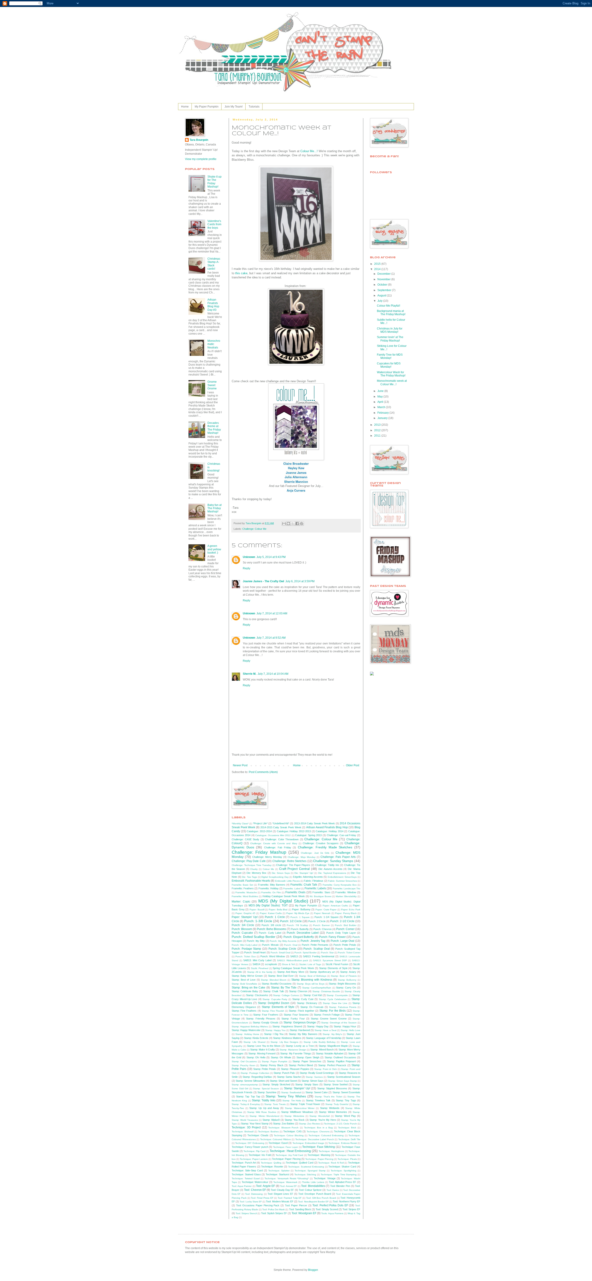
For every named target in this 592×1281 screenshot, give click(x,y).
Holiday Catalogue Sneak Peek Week (283, 896)
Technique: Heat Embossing (290, 1151)
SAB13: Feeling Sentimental (318, 956)
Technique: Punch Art (244, 1162)
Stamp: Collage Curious (286, 995)
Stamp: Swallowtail (291, 1092)
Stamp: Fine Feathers (244, 1010)
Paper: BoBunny (301, 909)
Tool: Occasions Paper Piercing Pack (258, 1205)
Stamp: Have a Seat (325, 1030)
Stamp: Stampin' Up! (297, 1088)
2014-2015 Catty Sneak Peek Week (280, 827)
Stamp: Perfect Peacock (332, 1065)
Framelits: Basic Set (242, 885)
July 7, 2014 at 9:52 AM (271, 637)
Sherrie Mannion (296, 481)
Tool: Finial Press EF (262, 1198)
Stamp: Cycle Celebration (333, 999)
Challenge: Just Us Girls (315, 853)
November (384, 279)
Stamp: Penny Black (272, 1065)
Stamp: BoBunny (347, 980)
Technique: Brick (347, 1127)
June (380, 391)
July (380, 300)
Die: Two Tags (249, 877)
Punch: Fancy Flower (332, 937)
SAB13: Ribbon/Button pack (292, 960)
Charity (254, 869)
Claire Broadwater (296, 463)
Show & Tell (288, 964)
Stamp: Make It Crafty (262, 1049)
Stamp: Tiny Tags (346, 1100)
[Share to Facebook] (297, 523)
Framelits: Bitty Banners (271, 884)
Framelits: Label (291, 888)
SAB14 (256, 964)
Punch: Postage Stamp (246, 948)
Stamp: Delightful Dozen (273, 1003)
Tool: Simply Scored (327, 1209)
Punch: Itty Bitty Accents (283, 941)
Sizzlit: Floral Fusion (337, 964)
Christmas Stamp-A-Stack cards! (213, 263)
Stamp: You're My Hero (322, 1119)
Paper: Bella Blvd (278, 909)
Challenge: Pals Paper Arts (338, 857)
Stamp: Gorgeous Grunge (300, 1022)
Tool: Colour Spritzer (310, 1190)
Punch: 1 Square (300, 917)
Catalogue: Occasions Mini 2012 (272, 835)
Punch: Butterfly (300, 929)
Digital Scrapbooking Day (274, 877)
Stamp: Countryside (337, 995)
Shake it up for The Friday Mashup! (214, 181)
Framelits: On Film (271, 892)
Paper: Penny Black (346, 913)
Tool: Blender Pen (340, 1186)
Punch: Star (327, 952)
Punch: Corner (345, 929)
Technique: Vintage (325, 1178)
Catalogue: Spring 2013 (308, 835)
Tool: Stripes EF (351, 1209)
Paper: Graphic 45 (245, 913)
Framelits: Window (345, 892)
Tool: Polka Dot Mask (273, 1209)
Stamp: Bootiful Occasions (277, 983)
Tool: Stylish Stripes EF (274, 1213)
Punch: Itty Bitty (256, 940)
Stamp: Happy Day (318, 1026)
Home (185, 106)
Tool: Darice (333, 1190)
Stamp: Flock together (301, 1010)
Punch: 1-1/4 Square (326, 917)
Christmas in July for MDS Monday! (389, 330)
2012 (377, 430)
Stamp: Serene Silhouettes (250, 1080)
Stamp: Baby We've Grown (247, 975)
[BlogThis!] (288, 523)
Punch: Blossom (242, 929)
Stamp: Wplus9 (271, 1119)
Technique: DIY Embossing (249, 1143)
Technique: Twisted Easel (246, 1178)
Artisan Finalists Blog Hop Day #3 (213, 304)
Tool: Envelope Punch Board (314, 1193)
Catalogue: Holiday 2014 (329, 831)
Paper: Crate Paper (325, 909)
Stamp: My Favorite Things (295, 1053)
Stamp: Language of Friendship (323, 1038)
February (383, 412)
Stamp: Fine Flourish (273, 1011)
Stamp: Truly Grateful (336, 1104)
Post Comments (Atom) (263, 772)
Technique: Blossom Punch (283, 1127)
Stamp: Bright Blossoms (342, 983)
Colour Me (268, 869)
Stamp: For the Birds (332, 1010)
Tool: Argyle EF (265, 1186)
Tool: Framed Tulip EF (290, 1198)
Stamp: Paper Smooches (307, 1061)
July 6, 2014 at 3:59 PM (299, 581)
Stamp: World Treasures (245, 1120)
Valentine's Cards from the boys (214, 224)
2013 (377, 424)
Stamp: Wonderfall (319, 1116)
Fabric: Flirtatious (313, 880)
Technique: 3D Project (246, 1127)
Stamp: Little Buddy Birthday (320, 1042)
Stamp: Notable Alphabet (329, 1053)
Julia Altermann (296, 477)
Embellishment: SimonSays (342, 877)
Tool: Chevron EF (255, 1190)
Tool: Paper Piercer (296, 1205)
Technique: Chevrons (318, 1131)
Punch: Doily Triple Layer (341, 932)
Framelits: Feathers (243, 888)
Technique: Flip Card (254, 1151)
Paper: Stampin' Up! (245, 917)
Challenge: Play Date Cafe (249, 861)
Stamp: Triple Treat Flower (305, 1104)
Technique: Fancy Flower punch (250, 1147)
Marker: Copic (241, 901)
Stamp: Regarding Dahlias (257, 1076)
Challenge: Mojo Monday (301, 857)
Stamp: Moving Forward (261, 1053)
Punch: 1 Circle (275, 917)
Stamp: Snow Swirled (336, 1084)
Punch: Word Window (272, 956)
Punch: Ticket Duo (245, 956)
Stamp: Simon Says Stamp (342, 1081)
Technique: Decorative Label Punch (314, 1139)
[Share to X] (292, 523)
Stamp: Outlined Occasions (340, 1057)
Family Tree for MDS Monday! (390, 356)
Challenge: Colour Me (254, 528)
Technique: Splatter (279, 1170)
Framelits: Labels (315, 888)
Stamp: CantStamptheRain (316, 987)
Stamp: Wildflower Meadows (297, 1112)
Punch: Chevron (322, 929)
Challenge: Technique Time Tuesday (251, 865)
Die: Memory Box (256, 872)
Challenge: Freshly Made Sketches (325, 847)
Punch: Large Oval (342, 940)
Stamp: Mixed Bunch (322, 1049)
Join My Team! (234, 106)
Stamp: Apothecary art (322, 971)
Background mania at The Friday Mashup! (391, 312)
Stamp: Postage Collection (255, 1073)
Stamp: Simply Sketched (276, 1084)
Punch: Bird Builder (345, 925)
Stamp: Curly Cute (303, 999)
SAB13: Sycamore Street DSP (330, 960)
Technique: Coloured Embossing (326, 1135)
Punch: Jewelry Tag (313, 940)
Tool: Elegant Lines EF (280, 1193)
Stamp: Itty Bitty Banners (303, 1034)
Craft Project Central (294, 869)
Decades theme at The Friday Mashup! (214, 427)
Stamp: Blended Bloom (273, 980)
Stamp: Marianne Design (293, 1049)
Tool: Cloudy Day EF (282, 1190)
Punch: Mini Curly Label (245, 945)
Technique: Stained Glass (246, 1174)
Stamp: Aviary (348, 971)
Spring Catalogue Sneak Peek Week (293, 968)
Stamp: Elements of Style (333, 968)
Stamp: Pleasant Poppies (295, 1069)
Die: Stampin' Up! (303, 873)
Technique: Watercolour (255, 1182)
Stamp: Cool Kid (312, 995)
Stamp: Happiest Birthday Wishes (250, 1026)
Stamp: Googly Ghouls (266, 1022)
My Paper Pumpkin (207, 106)
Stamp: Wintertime (294, 1116)
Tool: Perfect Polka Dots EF (330, 1205)
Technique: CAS (292, 1131)
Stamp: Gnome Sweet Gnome (329, 1018)
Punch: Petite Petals (344, 944)
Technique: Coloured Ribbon (275, 1139)
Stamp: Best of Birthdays (312, 976)
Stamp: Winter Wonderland (264, 1116)
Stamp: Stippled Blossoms (332, 1088)
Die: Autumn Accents (330, 869)
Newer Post (240, 765)
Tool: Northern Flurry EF (346, 1201)
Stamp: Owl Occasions (244, 1061)
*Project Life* (260, 823)
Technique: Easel (278, 1143)
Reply (246, 568)
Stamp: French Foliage (327, 1014)
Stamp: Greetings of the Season (339, 1022)
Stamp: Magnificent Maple (333, 1045)
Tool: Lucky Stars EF (251, 1201)
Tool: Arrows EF (288, 1186)
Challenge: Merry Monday (267, 857)
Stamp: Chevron (298, 991)
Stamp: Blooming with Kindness (311, 979)
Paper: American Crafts (335, 905)
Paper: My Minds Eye (297, 913)
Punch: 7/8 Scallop (297, 925)
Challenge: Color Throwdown (282, 839)
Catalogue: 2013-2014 (259, 831)
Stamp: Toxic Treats (275, 1104)
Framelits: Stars (321, 892)
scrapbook (271, 964)
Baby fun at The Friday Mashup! (214, 508)
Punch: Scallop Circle (282, 948)
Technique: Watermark (285, 1182)
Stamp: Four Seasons (296, 1014)
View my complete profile (200, 159)
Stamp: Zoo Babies (283, 1123)
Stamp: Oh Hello (256, 1057)
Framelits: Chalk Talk (303, 884)
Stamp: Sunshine (266, 1092)
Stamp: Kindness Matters (287, 1038)
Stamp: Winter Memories (333, 1112)
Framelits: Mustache (246, 892)
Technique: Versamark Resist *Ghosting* (287, 1178)
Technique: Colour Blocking (289, 1135)
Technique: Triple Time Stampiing (339, 1174)
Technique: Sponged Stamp (310, 1170)
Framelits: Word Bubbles (245, 896)
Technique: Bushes (268, 1131)
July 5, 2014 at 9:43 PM (271, 557)
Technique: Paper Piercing (319, 1159)
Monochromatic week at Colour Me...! (392, 382)
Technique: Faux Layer (285, 1147)
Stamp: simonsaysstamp (245, 1084)
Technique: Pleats (347, 1159)
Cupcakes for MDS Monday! (389, 365)
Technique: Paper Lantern (254, 1159)
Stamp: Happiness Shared (287, 1026)
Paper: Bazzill (257, 909)
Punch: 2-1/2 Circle (342, 921)
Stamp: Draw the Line (335, 1003)
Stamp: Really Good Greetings (317, 1073)
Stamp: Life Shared (254, 1042)
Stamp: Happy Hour (345, 1026)
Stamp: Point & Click (325, 1069)
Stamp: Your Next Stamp (254, 1123)
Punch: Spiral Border (305, 952)
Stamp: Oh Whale (281, 1057)
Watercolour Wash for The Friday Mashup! (391, 374)
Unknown (249, 557)
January (382, 418)
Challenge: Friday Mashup (259, 852)
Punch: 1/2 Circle (291, 921)
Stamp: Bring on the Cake (248, 987)
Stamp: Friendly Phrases (260, 1018)
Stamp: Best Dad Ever (281, 975)
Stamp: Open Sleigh (307, 1057)
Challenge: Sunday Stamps (333, 861)
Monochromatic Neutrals (213, 344)
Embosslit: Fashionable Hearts (251, 880)
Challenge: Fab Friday (277, 847)
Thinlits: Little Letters (313, 1182)
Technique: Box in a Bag (318, 1127)
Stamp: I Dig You (274, 1034)
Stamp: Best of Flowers (343, 976)
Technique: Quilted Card (299, 1162)
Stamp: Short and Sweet (283, 1080)
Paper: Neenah (322, 913)
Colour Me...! (309, 151)
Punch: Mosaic (270, 944)
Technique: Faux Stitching (318, 1147)
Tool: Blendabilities (313, 1186)
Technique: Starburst (277, 1174)
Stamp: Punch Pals (284, 1073)
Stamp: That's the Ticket (328, 1096)
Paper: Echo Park (350, 909)
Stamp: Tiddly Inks (263, 1100)
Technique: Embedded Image (308, 1143)
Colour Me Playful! (388, 305)
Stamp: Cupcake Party (274, 999)
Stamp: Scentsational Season (343, 1076)
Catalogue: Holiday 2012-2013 (294, 831)
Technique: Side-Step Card (247, 1170)
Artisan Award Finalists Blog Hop (327, 827)
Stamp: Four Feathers (265, 1014)
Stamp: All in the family (259, 972)
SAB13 (294, 956)
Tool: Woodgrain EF (304, 1213)
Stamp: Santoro (314, 1077)
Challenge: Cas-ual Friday (341, 835)
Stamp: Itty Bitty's (332, 1034)
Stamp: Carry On (346, 987)
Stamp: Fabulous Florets (342, 1007)
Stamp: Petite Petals (264, 1069)
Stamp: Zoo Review (309, 1123)
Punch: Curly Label (270, 932)
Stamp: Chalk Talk (273, 991)
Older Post (352, 765)
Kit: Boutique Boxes (320, 896)
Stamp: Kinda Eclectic (256, 1038)
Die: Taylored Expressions (332, 873)
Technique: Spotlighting (343, 1170)
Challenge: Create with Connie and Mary (273, 843)
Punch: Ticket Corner (349, 952)
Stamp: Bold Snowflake (244, 983)
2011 (377, 435)
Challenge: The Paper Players (293, 865)
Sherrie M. (249, 673)
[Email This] (284, 523)
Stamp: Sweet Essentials (347, 1092)
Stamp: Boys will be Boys (310, 983)
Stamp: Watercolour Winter (299, 1108)
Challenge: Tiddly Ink (327, 865)
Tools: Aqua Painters (332, 1213)
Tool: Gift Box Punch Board (321, 1198)
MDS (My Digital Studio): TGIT (268, 905)
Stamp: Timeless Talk (318, 1100)
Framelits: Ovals (295, 892)
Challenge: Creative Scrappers (321, 843)
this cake (241, 273)
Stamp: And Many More (290, 971)
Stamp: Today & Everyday (246, 1104)
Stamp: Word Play (345, 1116)
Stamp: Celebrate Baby (245, 991)
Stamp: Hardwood (300, 1030)
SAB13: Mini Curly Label (257, 960)
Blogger (313, 1270)
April (380, 401)
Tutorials (254, 106)
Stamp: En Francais (312, 1007)
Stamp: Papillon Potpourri (341, 1061)
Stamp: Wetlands (330, 1108)
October (382, 284)
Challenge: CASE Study (245, 839)
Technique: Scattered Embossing (306, 1166)
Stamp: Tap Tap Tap (248, 1096)
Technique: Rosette (272, 1166)
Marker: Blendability (346, 896)
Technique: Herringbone (331, 1151)
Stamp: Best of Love (244, 979)
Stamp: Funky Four (293, 1018)
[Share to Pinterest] (301, 523)
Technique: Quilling (271, 1162)
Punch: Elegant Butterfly (299, 937)
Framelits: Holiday (269, 888)
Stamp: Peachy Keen (243, 1065)
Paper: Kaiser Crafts (271, 913)
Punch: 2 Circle (316, 921)
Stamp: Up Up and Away (264, 1108)
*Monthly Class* (240, 823)
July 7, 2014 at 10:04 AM (273, 673)
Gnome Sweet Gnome (212, 385)
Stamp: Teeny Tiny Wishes (286, 1096)
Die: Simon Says (281, 873)
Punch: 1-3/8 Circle (258, 921)
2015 (377, 263)
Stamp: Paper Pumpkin (274, 1061)
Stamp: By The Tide (284, 987)
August (382, 295)
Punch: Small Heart (255, 952)
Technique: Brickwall (242, 1131)
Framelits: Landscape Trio (346, 888)
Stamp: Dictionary (307, 1003)
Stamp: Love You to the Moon (264, 1045)
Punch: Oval (290, 945)
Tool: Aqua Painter (242, 1186)
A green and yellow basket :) (214, 549)
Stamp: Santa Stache (289, 1076)
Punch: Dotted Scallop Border (253, 937)
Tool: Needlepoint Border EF (313, 1201)
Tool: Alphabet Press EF (342, 1182)
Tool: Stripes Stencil (246, 1213)
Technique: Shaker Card (342, 1166)
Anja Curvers (296, 490)
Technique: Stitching (305, 1174)
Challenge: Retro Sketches (289, 861)
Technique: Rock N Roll (330, 1162)
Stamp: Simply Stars (306, 1084)
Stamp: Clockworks (257, 995)
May (380, 396)
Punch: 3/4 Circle (243, 925)
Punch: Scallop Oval (316, 948)
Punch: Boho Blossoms (271, 929)
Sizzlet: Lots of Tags (310, 964)
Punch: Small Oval (280, 952)
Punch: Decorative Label (303, 932)
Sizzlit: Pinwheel (259, 968)
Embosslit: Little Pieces (287, 881)
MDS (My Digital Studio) (283, 901)
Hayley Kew (296, 468)
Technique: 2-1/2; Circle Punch (340, 1123)
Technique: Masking (319, 1155)
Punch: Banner (321, 925)
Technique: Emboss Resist (342, 1143)
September (384, 290)
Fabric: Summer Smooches (342, 881)
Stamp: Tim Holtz (291, 1100)
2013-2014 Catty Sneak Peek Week (314, 823)
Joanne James (296, 472)
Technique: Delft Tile (349, 1139)
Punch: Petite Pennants (315, 944)
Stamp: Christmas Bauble (326, 991)
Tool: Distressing (254, 1194)
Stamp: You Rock (295, 1119)
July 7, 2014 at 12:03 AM (271, 613)
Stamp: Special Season (266, 1088)
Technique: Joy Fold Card (289, 1155)
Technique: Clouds (257, 1135)
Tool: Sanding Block (300, 1209)
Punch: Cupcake (242, 932)
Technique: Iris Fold (260, 1155)
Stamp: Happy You (275, 1030)
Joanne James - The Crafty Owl (263, 581)
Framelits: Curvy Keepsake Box (340, 885)
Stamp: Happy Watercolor (246, 1030)
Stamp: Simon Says (313, 1080)
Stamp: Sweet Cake (316, 1092)
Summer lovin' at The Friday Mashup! (390, 339)
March (381, 407)
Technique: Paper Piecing (286, 1159)
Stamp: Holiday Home (247, 1034)
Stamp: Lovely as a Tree (300, 1045)
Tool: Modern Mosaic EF (279, 1201)
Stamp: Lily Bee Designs (284, 1042)
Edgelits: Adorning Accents (308, 876)
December (384, 273)
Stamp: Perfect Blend (301, 1065)
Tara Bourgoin (199, 140)
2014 (377, 269)
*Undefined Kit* (280, 823)
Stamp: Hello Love (350, 1030)
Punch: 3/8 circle (271, 925)
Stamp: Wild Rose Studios (261, 1112)
